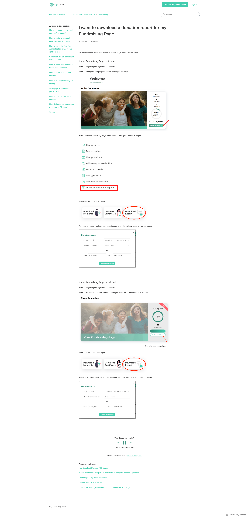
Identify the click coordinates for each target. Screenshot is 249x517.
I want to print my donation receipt (93, 478)
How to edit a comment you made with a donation (60, 66)
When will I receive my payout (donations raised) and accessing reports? (109, 473)
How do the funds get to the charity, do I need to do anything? (104, 487)
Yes (117, 443)
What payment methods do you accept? (60, 89)
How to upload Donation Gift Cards (93, 468)
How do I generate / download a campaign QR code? (61, 105)
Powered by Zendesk (238, 515)
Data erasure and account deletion (60, 74)
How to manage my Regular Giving (61, 82)
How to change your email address (60, 97)
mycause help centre (57, 15)
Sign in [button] (194, 5)
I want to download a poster (90, 482)
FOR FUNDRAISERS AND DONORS (81, 15)
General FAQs (103, 15)
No (131, 443)
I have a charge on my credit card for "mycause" (61, 31)
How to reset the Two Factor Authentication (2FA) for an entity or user (61, 49)
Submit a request (134, 455)
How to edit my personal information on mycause (59, 39)
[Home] (56, 4)
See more (53, 112)
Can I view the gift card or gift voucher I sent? (61, 58)
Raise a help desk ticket (175, 5)
